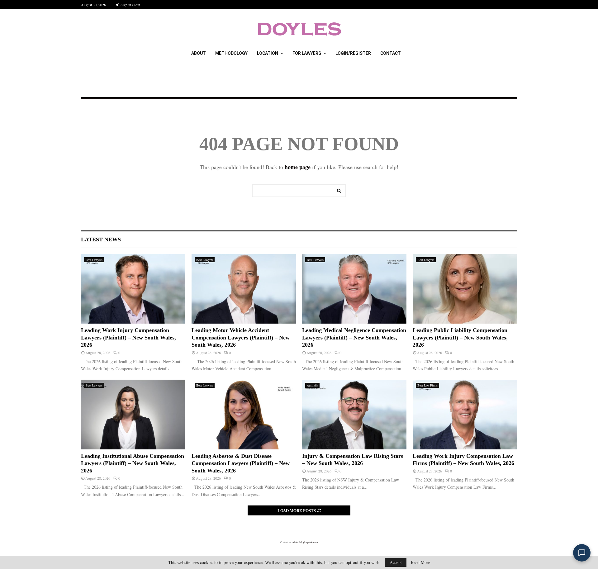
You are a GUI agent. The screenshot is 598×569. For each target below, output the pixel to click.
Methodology (231, 53)
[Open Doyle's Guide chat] (582, 553)
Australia (312, 385)
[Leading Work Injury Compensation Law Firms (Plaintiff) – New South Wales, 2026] (465, 414)
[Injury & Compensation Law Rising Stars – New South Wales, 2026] (354, 414)
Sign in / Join (130, 4)
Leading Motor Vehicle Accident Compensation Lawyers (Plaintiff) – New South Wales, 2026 (241, 337)
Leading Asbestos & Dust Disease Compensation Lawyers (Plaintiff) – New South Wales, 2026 (241, 463)
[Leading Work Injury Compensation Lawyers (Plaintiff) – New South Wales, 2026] (133, 289)
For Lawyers (306, 53)
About (198, 53)
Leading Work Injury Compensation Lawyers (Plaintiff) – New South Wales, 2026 (128, 337)
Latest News (101, 239)
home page (298, 167)
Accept (396, 562)
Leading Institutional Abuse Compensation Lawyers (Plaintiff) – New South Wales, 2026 (132, 463)
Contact (390, 53)
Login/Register (353, 53)
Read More (420, 562)
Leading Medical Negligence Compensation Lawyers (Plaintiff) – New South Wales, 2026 (354, 337)
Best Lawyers (94, 260)
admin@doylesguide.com (305, 542)
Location (267, 53)
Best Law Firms (427, 385)
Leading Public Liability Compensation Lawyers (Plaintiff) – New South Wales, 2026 (460, 337)
